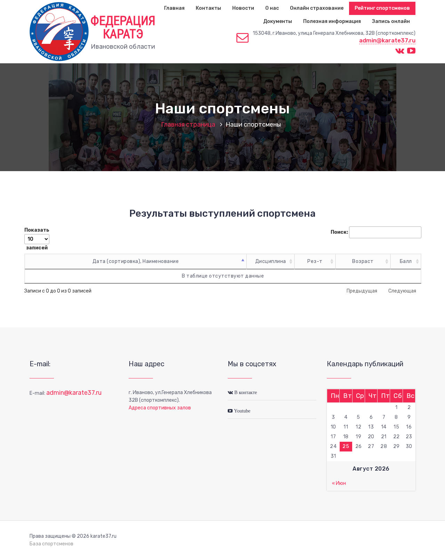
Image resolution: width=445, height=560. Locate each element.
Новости (243, 8)
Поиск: (339, 232)
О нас (272, 8)
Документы (277, 21)
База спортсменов (51, 544)
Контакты (208, 8)
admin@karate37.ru (387, 40)
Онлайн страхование (316, 8)
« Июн (339, 483)
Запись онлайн (391, 21)
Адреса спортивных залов (160, 408)
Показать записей (36, 239)
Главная (174, 8)
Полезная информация (332, 21)
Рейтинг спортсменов (382, 8)
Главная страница (188, 124)
